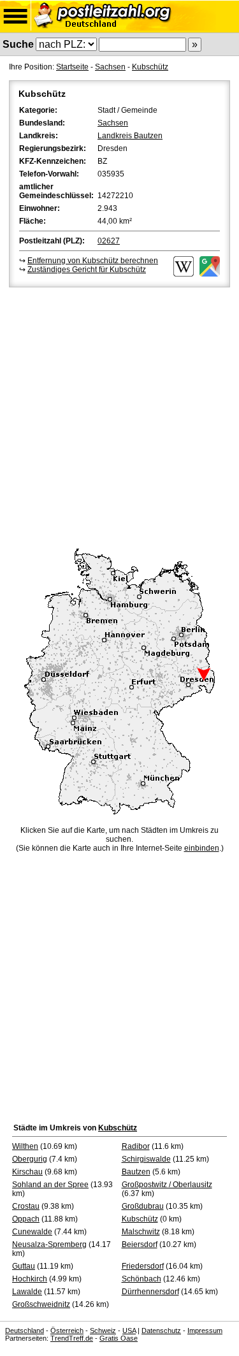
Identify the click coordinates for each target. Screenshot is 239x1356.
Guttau (23, 1266)
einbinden (201, 848)
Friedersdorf (143, 1266)
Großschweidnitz (41, 1304)
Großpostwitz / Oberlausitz (167, 1184)
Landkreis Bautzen (130, 135)
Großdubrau (143, 1206)
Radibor (136, 1146)
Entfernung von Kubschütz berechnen (92, 260)
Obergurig (29, 1159)
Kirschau (27, 1171)
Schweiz (103, 1330)
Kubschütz (150, 66)
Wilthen (25, 1146)
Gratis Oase (118, 1338)
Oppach (26, 1219)
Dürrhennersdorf (150, 1291)
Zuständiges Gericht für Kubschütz (86, 269)
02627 (109, 240)
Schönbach (141, 1278)
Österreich (66, 1330)
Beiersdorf (139, 1244)
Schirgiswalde (146, 1159)
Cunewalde (32, 1231)
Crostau (26, 1206)
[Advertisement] (119, 415)
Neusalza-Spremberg (49, 1244)
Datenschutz (161, 1330)
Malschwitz (141, 1231)
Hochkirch (29, 1278)
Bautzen (136, 1171)
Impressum (204, 1330)
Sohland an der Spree (50, 1184)
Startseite (72, 66)
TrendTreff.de (71, 1338)
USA (129, 1330)
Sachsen (110, 66)
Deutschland (24, 1330)
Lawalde (27, 1291)
